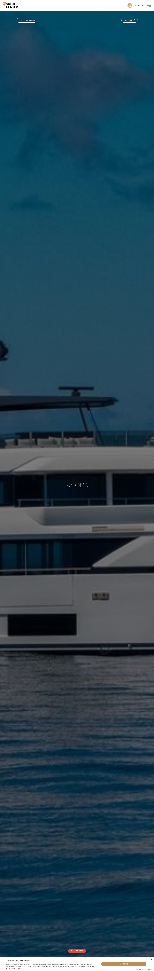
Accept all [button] (124, 964)
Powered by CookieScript (144, 970)
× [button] (151, 959)
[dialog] (77, 964)
